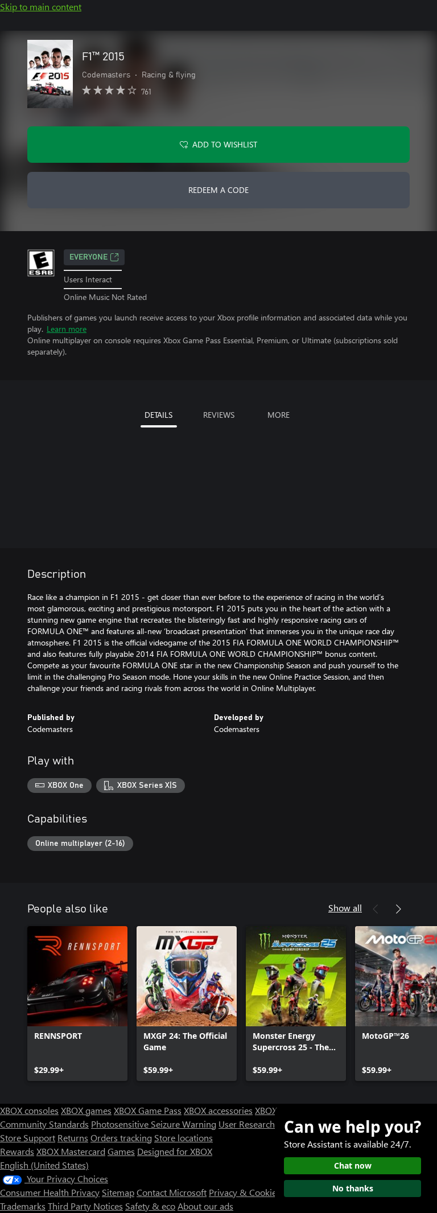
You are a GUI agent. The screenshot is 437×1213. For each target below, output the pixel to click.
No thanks (352, 1188)
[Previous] (375, 909)
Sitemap (118, 1192)
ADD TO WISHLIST (224, 144)
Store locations (183, 1138)
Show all (345, 908)
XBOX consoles (29, 1110)
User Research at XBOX (264, 1124)
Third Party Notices (85, 1206)
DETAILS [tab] (158, 414)
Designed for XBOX (174, 1151)
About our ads (205, 1206)
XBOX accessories (218, 1110)
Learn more (66, 328)
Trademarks (23, 1206)
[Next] (398, 909)
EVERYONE (88, 257)
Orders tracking (121, 1138)
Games (121, 1151)
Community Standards (44, 1124)
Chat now (353, 1165)
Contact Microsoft (172, 1192)
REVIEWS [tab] (218, 414)
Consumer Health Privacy (50, 1192)
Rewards (17, 1151)
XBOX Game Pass (148, 1110)
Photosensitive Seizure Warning (153, 1124)
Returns (72, 1138)
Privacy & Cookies (245, 1192)
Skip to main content (40, 7)
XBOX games (86, 1110)
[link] (77, 1003)
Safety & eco (150, 1206)
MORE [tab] (278, 414)
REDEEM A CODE (218, 189)
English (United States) (44, 1165)
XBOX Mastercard (70, 1151)
